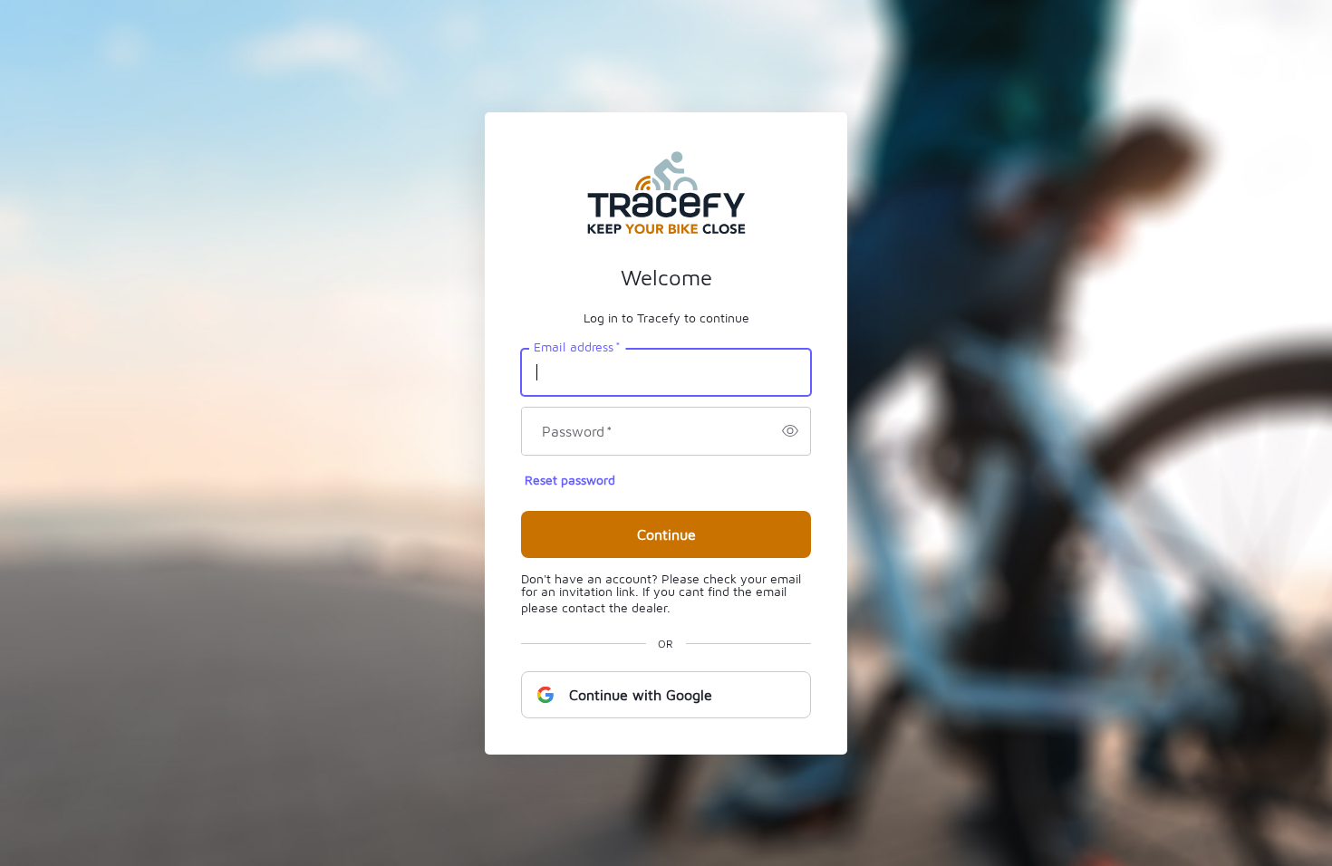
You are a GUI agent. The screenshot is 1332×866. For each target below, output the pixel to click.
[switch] (790, 431)
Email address (577, 346)
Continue (666, 534)
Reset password (570, 479)
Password (577, 431)
